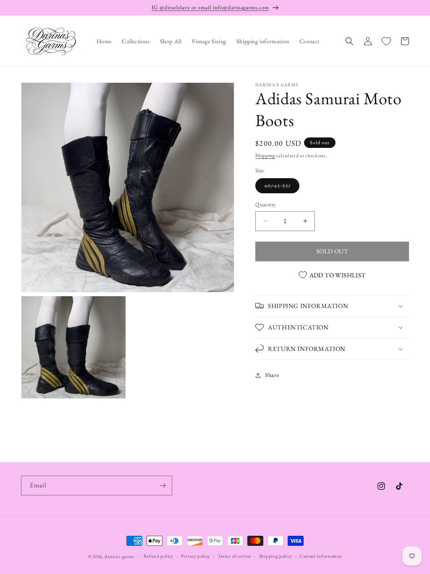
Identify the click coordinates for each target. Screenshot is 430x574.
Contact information (321, 556)
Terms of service (234, 556)
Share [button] (272, 375)
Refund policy (158, 556)
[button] (349, 41)
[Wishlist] (386, 41)
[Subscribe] (162, 485)
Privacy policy (195, 556)
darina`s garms (119, 556)
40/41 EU (281, 187)
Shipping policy (275, 556)
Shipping (265, 155)
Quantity (265, 204)
